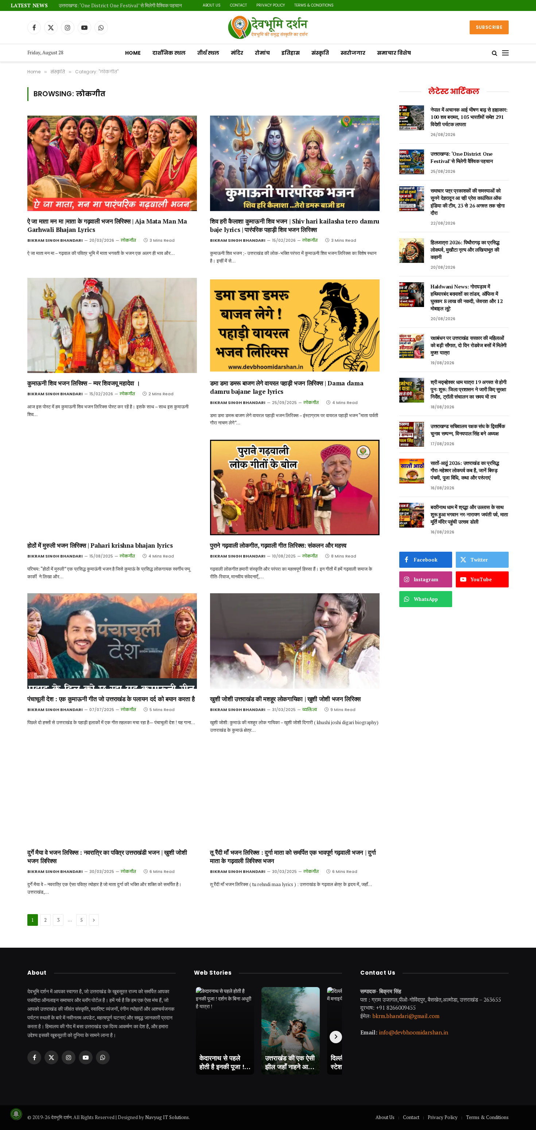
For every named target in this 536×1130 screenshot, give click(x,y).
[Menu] (505, 53)
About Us (212, 5)
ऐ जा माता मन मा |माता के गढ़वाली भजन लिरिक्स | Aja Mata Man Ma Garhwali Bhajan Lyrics (107, 225)
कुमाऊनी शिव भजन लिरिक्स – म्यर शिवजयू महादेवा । (83, 383)
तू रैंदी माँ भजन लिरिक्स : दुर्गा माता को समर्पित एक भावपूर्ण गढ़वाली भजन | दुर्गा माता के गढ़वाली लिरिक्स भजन (293, 856)
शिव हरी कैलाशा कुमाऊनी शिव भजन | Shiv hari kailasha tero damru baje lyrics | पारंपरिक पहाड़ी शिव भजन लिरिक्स (294, 225)
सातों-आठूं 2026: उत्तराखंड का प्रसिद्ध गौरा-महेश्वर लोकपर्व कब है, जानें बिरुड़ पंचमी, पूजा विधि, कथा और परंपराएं (465, 470)
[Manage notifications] (16, 1114)
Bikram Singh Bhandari (55, 240)
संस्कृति (320, 53)
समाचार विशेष (394, 53)
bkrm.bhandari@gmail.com (406, 1016)
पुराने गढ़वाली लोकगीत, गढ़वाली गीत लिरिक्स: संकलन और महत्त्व (278, 545)
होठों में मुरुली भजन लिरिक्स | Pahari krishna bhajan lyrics (100, 545)
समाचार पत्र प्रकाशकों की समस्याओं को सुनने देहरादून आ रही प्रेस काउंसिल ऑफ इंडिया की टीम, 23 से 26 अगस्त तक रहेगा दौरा (468, 201)
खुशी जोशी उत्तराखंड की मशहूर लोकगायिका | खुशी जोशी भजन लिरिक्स (285, 699)
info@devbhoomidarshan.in (413, 1032)
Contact (238, 5)
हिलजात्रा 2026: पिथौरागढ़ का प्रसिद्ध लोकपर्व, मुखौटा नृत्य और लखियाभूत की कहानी (465, 249)
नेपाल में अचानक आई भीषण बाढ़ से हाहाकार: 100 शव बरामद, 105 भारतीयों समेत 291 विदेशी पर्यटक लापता (469, 117)
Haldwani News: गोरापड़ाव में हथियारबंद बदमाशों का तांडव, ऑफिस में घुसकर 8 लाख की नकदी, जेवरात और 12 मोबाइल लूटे (466, 297)
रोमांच (262, 53)
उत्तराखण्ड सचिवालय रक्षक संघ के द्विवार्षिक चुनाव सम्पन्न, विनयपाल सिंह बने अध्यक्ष (468, 430)
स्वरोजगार (353, 53)
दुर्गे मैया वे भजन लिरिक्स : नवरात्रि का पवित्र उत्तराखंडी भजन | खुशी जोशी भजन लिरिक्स (107, 856)
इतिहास (290, 53)
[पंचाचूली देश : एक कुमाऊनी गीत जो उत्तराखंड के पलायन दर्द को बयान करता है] (112, 641)
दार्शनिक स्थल (169, 53)
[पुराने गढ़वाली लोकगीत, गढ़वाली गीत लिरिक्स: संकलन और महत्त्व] (295, 487)
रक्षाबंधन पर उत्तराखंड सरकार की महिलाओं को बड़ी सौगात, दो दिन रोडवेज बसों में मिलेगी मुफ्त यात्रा (468, 345)
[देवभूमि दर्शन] (268, 27)
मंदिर (237, 53)
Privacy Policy (270, 5)
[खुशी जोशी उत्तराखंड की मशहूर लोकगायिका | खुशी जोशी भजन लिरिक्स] (295, 641)
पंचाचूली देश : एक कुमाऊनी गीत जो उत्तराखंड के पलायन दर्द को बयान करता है (111, 699)
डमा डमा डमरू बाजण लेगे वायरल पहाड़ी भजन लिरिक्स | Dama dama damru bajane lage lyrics (286, 387)
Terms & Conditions (314, 5)
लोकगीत (128, 240)
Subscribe (489, 27)
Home (133, 53)
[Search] (494, 53)
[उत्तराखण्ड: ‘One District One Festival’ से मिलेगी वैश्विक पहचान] (411, 161)
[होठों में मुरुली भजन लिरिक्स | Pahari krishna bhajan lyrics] (112, 487)
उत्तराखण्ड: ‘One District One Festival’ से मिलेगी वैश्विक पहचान (120, 6)
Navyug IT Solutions (167, 1117)
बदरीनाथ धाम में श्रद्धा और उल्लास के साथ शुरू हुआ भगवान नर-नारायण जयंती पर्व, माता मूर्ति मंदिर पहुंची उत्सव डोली (469, 514)
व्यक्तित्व (309, 709)
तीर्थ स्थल (208, 53)
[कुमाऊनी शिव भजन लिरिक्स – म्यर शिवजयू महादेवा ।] (112, 325)
